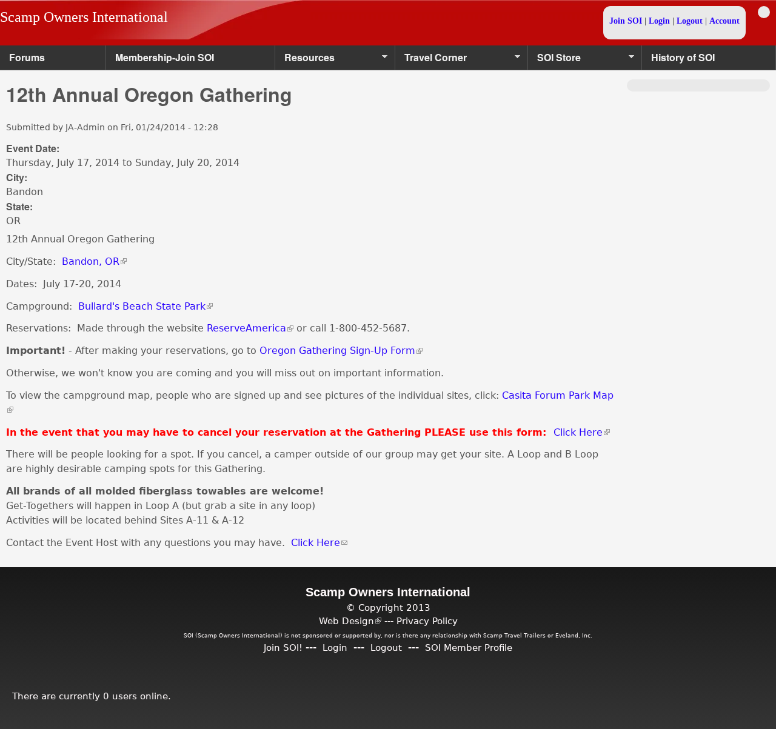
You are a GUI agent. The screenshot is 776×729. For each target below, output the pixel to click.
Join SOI (625, 20)
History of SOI (683, 57)
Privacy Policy (427, 621)
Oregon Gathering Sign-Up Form (341, 350)
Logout (690, 20)
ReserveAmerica (250, 328)
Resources (305, 60)
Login (659, 20)
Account (724, 20)
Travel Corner (431, 60)
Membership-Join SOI (164, 57)
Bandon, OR (94, 261)
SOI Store (554, 60)
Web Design (350, 621)
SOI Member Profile (468, 647)
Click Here (582, 432)
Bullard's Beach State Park (145, 306)
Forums (27, 57)
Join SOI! (283, 647)
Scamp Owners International (84, 17)
